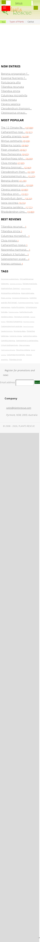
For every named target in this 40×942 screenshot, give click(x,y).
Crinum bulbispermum (9, 345)
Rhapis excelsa (6, 298)
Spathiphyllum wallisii (30, 336)
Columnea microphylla (16, 355)
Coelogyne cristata (16, 336)
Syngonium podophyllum (9, 279)
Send (37, 382)
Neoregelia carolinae (28, 321)
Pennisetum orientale (21, 317)
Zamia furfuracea (28, 326)
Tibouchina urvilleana (23, 350)
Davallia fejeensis (6, 331)
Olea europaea (24, 345)
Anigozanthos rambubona (10, 293)
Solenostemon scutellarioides (27, 341)
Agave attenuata (27, 293)
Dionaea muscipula (30, 284)
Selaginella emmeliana (15, 284)
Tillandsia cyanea (13, 312)
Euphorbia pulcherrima (25, 303)
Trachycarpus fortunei (8, 350)
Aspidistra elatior (7, 317)
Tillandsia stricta (15, 359)
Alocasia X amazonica (14, 321)
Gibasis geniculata (25, 288)
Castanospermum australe (11, 326)
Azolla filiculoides (17, 307)
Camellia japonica (8, 340)
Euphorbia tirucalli (26, 312)
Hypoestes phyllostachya (20, 298)
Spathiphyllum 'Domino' (10, 288)
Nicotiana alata (19, 331)
